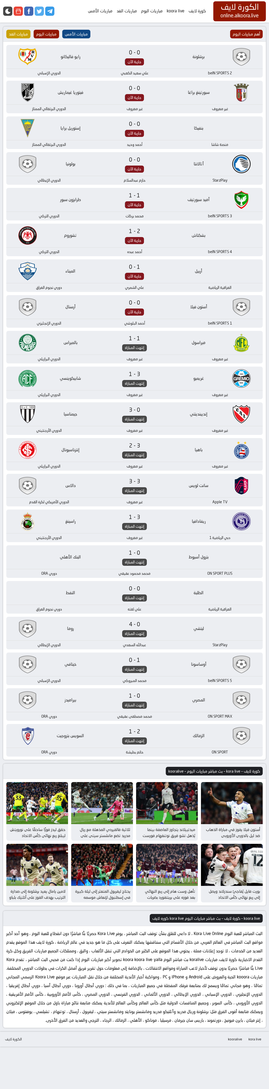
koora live (175, 11)
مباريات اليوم (152, 11)
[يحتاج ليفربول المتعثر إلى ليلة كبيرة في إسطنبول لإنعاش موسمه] (102, 865)
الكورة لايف (13, 1039)
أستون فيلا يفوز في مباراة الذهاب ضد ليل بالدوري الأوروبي (233, 832)
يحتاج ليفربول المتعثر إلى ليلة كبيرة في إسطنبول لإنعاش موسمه (102, 894)
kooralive (235, 1039)
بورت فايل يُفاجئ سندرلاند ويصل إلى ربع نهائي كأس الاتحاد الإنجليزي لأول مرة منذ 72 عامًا (234, 897)
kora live (255, 1039)
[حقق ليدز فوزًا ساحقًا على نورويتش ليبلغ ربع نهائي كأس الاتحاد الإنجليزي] (37, 803)
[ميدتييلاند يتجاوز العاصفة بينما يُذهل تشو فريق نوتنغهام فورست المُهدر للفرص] (167, 803)
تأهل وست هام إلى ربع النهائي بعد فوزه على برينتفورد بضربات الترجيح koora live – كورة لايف (170, 897)
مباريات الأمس (100, 11)
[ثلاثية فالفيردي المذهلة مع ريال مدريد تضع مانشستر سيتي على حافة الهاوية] (102, 803)
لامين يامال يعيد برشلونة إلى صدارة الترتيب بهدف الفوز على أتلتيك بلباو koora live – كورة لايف (37, 897)
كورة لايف (197, 11)
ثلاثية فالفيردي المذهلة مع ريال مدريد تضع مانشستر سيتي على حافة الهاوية (105, 835)
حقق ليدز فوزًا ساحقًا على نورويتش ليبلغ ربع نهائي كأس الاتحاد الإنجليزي (37, 835)
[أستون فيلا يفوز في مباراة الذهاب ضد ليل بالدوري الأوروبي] (232, 803)
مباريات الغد (127, 11)
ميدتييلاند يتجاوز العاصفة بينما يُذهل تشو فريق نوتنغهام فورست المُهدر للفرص (169, 835)
